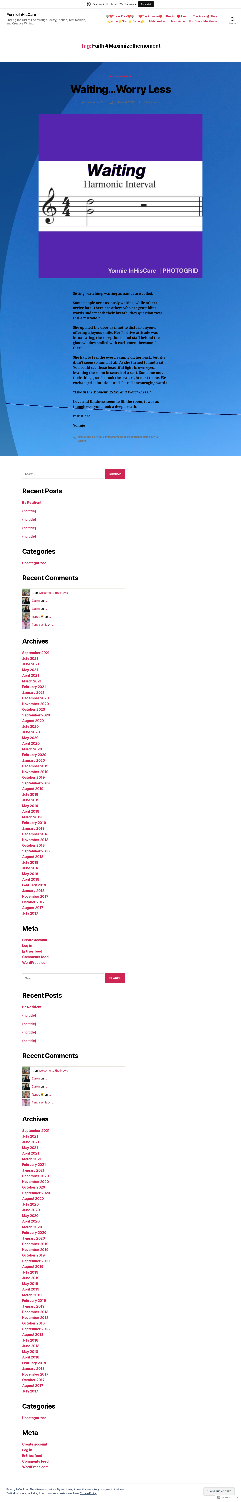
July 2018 (30, 862)
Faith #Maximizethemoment (109, 436)
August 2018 (32, 857)
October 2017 (33, 902)
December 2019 (35, 766)
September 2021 (36, 653)
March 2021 (31, 681)
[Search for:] (62, 474)
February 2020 (34, 755)
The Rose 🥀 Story (205, 16)
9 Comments (151, 102)
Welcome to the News (53, 592)
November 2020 (35, 704)
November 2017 (35, 896)
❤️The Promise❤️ (150, 16)
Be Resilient (31, 503)
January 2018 (33, 891)
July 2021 (30, 658)
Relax (146, 436)
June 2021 (30, 664)
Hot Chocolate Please (203, 21)
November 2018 (35, 840)
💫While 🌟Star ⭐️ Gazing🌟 (126, 21)
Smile (154, 436)
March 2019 (31, 817)
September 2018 (36, 851)
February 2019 (34, 823)
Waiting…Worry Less (120, 89)
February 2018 (34, 885)
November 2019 (35, 772)
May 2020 (30, 738)
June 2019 (31, 800)
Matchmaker (157, 21)
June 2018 (31, 868)
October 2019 (33, 777)
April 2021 (30, 675)
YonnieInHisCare (21, 15)
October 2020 (33, 709)
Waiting (82, 440)
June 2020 (31, 732)
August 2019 (32, 789)
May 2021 (30, 670)
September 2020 (36, 715)
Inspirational (134, 436)
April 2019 (30, 811)
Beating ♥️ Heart (177, 16)
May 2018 (30, 874)
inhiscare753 (97, 102)
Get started (146, 4)
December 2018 (35, 834)
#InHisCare (84, 436)
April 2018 (30, 879)
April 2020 (31, 743)
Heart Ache (177, 21)
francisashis (39, 624)
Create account (34, 940)
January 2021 (33, 692)
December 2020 (35, 698)
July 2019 (30, 794)
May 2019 (30, 806)
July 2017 (30, 913)
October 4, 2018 (124, 102)
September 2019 (36, 783)
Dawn (36, 600)
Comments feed (35, 957)
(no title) (29, 511)
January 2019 (33, 828)
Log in (27, 946)
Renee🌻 (38, 616)
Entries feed (32, 951)
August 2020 (33, 721)
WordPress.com (35, 963)
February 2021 (34, 687)
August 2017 (32, 908)
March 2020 (32, 749)
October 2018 (33, 845)
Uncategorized (120, 76)
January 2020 (33, 760)
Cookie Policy (88, 1493)
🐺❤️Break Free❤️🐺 (120, 16)
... (33, 592)
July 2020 (30, 726)
